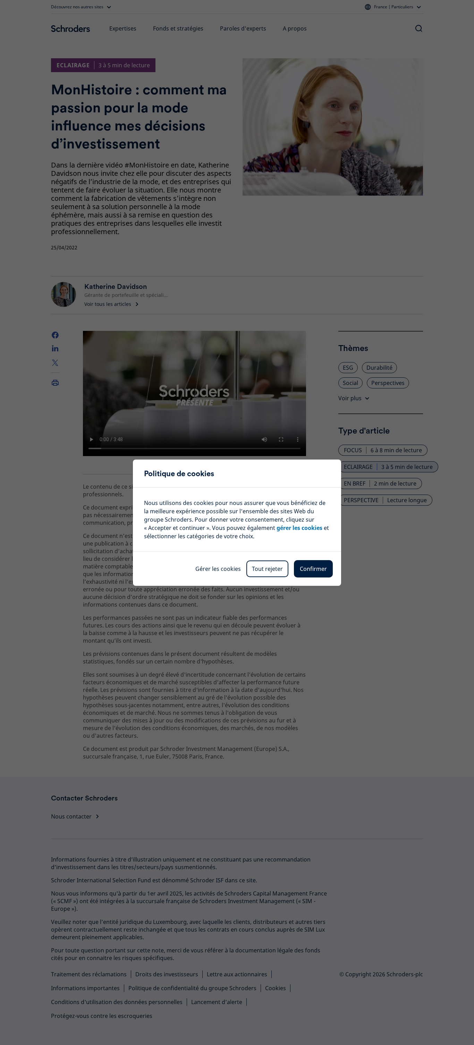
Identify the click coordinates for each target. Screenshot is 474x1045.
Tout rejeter (267, 569)
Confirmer (313, 569)
